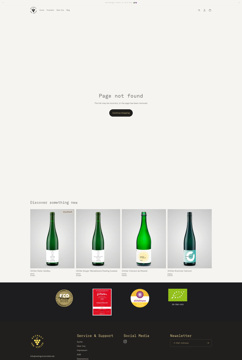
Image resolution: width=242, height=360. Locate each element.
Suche (80, 341)
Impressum (82, 350)
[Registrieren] (208, 343)
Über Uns (81, 346)
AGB (79, 354)
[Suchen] (199, 10)
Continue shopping (121, 113)
